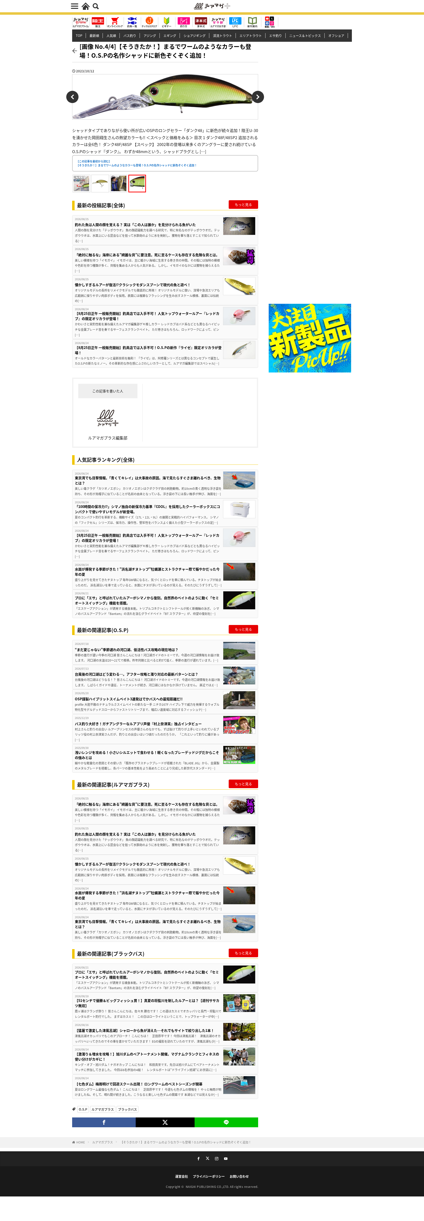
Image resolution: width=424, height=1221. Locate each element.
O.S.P (83, 1109)
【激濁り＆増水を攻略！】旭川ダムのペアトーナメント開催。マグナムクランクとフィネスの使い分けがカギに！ (147, 1056)
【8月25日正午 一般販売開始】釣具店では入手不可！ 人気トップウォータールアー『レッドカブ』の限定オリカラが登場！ (147, 316)
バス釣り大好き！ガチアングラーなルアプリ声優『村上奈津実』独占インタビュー (138, 723)
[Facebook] (104, 1122)
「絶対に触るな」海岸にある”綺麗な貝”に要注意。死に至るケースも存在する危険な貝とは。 (147, 254)
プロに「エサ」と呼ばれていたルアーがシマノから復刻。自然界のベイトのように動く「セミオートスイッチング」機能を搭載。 (147, 600)
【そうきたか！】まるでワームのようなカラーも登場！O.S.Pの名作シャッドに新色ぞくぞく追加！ (185, 1142)
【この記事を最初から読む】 (136, 163)
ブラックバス (127, 1109)
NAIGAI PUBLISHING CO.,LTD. (208, 1186)
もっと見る (243, 204)
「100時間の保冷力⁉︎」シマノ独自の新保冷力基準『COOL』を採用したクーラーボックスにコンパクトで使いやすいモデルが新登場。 (147, 509)
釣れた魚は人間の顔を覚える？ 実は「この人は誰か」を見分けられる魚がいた (135, 224)
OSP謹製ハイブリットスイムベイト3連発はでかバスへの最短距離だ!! (129, 698)
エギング (169, 35)
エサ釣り (275, 35)
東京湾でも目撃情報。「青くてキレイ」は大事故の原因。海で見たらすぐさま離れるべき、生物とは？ (148, 480)
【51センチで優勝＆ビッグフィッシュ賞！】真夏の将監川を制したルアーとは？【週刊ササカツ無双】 (147, 1003)
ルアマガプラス (103, 1109)
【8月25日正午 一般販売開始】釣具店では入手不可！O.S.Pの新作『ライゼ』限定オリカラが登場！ (148, 350)
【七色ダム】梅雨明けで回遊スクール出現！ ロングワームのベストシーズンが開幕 (138, 1083)
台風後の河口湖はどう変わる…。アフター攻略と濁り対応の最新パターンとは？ (136, 674)
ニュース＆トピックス (305, 35)
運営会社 (181, 1176)
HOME (80, 1142)
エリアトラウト (250, 35)
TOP (79, 35)
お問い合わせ (239, 1176)
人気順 (111, 35)
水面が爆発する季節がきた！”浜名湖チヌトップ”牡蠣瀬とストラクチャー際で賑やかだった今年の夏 (147, 572)
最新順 (94, 35)
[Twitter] (165, 1122)
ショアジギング (195, 35)
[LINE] (226, 1122)
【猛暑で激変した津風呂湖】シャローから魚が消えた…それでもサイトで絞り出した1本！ (144, 1030)
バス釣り (129, 35)
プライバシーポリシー (209, 1176)
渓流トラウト (222, 35)
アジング (150, 35)
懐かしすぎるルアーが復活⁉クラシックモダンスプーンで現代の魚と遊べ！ (133, 284)
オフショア (336, 35)
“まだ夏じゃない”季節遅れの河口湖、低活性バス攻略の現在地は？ (126, 649)
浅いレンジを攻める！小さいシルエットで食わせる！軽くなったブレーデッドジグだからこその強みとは (147, 755)
